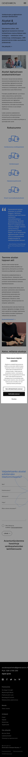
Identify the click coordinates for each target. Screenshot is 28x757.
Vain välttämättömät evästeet (14, 389)
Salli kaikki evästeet (14, 394)
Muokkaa (14, 399)
